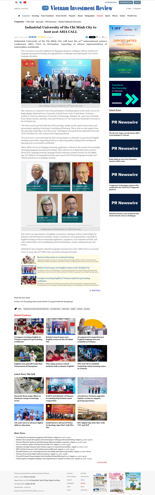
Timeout (100, 16)
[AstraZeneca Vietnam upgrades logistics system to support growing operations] (92, 385)
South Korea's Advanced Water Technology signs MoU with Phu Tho (59, 425)
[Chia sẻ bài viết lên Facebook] (87, 37)
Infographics (90, 16)
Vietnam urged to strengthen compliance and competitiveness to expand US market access (45, 458)
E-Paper (128, 8)
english (73, 309)
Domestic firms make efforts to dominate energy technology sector (27, 398)
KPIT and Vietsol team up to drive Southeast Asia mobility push (37, 449)
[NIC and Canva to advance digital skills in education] (29, 412)
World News (132, 16)
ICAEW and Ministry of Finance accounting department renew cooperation (59, 398)
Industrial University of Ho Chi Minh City (36, 309)
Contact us (27, 487)
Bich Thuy (96, 290)
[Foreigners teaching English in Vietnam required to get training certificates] (29, 326)
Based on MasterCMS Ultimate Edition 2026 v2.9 (29, 491)
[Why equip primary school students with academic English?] (60, 353)
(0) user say (49, 37)
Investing (35, 16)
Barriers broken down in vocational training (55, 257)
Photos (115, 16)
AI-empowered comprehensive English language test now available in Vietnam (91, 339)
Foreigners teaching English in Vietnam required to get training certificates (63, 279)
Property (72, 16)
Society (122, 16)
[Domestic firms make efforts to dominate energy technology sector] (29, 385)
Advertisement (111, 2)
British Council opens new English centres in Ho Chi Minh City (63, 267)
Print (105, 37)
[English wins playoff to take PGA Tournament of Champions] (29, 353)
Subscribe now (126, 2)
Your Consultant (47, 16)
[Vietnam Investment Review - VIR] (77, 13)
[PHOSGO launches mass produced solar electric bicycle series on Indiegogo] (125, 203)
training (79, 309)
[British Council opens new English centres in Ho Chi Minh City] (60, 326)
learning (86, 309)
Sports (107, 16)
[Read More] (102, 462)
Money (80, 16)
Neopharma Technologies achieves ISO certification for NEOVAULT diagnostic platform (124, 187)
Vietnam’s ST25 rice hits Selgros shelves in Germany (33, 454)
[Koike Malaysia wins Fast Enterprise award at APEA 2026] (125, 148)
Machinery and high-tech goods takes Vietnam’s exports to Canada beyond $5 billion (43, 447)
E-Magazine (137, 8)
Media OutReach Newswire (70, 21)
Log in (137, 2)
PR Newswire (51, 21)
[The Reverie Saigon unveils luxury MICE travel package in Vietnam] (125, 122)
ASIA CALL (65, 309)
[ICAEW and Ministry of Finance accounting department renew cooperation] (60, 385)
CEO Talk (30, 21)
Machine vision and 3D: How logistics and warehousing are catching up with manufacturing (45, 440)
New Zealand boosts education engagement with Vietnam (34, 437)
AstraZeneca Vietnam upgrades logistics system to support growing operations (91, 398)
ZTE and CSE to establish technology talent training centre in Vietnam (92, 366)
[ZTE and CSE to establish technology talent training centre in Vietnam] (92, 353)
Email (99, 37)
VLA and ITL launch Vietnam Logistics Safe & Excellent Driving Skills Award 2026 (42, 456)
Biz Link (39, 21)
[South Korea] (60, 412)
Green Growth (61, 16)
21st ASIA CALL (55, 309)
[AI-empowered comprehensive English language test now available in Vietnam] (92, 326)
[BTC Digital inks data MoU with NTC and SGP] (92, 412)
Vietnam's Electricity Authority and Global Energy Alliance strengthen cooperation (43, 442)
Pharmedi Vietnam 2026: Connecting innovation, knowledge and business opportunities (45, 451)
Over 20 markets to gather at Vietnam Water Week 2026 (34, 444)
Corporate (26, 16)
